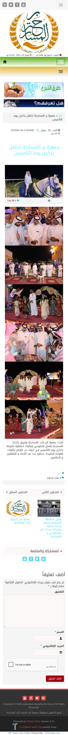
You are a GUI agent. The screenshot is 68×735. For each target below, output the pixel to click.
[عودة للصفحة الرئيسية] (34, 32)
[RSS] (5, 5)
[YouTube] (23, 5)
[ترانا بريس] (15, 727)
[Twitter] (11, 5)
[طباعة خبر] (49, 201)
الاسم (59, 632)
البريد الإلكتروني (52, 646)
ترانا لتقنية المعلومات (31, 727)
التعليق (59, 592)
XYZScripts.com (52, 733)
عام (60, 115)
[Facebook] (18, 5)
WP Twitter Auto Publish (19, 733)
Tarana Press (33, 721)
